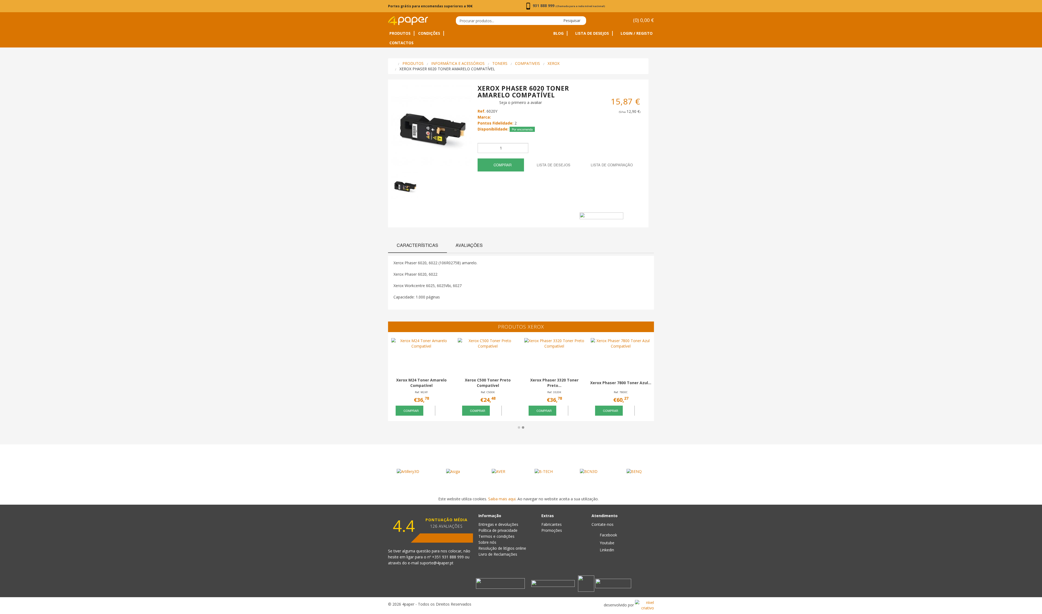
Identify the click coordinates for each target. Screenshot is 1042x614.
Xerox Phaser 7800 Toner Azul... (620, 382)
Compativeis (527, 63)
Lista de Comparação (611, 164)
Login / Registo (636, 33)
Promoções (551, 530)
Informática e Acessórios (458, 63)
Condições (429, 33)
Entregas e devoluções (498, 524)
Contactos (401, 42)
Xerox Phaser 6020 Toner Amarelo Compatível (447, 68)
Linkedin (606, 549)
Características (417, 245)
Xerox (554, 63)
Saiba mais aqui (502, 498)
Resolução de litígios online (502, 548)
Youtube (606, 542)
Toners (499, 63)
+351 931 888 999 (448, 556)
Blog (558, 33)
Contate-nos (603, 524)
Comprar (502, 164)
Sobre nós (487, 542)
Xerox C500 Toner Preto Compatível (488, 382)
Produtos (400, 33)
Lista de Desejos (591, 33)
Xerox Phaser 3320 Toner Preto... (554, 382)
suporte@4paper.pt (436, 562)
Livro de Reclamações (497, 554)
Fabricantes (551, 524)
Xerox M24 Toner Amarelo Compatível (421, 382)
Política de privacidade (497, 530)
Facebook (608, 534)
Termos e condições (496, 536)
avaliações (469, 245)
